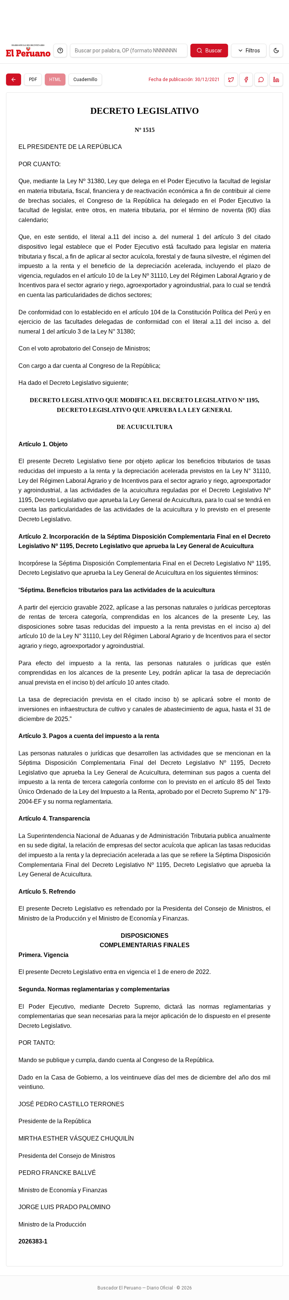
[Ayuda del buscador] (60, 50)
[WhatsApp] (261, 79)
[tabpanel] (144, 679)
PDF (33, 79)
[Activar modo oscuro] (276, 50)
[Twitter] (231, 79)
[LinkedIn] (276, 79)
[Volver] (13, 79)
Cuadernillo (85, 79)
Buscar (213, 50)
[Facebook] (246, 79)
